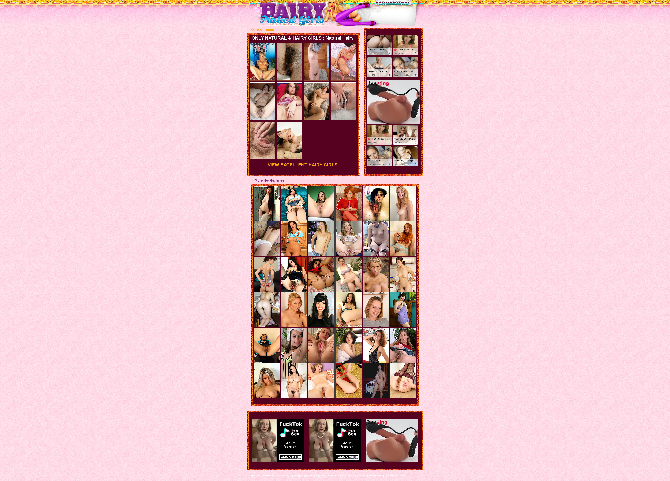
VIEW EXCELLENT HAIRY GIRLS (302, 164)
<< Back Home (262, 30)
